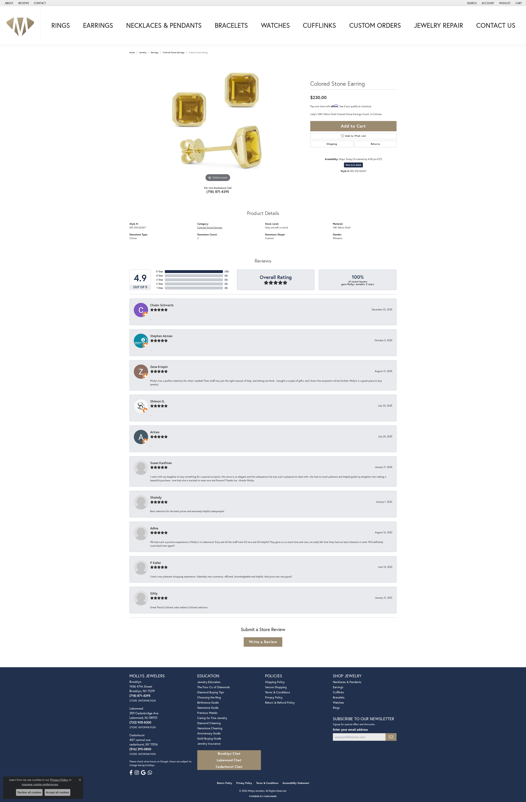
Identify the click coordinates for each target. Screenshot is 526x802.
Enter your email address (350, 729)
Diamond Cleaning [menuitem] (209, 723)
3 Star (159, 279)
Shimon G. (157, 401)
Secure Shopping (276, 687)
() (227, 271)
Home (132, 52)
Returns (375, 143)
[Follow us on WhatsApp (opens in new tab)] (150, 772)
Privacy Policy (274, 697)
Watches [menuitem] (338, 702)
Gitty (153, 593)
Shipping (331, 143)
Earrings (98, 25)
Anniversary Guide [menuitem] (208, 733)
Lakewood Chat (229, 760)
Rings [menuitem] (336, 708)
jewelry (142, 52)
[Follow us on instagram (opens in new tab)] (137, 772)
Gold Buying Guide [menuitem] (209, 738)
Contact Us (495, 25)
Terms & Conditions (277, 692)
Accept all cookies (57, 792)
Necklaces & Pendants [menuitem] (347, 682)
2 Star (159, 283)
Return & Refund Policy (280, 702)
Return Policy (224, 783)
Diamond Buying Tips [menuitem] (210, 692)
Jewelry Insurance (208, 744)
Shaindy (155, 497)
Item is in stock (353, 165)
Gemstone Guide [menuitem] (207, 708)
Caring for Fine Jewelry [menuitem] (212, 718)
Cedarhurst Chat (229, 766)
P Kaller (155, 563)
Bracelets (231, 25)
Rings (60, 25)
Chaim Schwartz (162, 305)
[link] (8, 3)
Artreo (154, 432)
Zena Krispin (159, 367)
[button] (471, 3)
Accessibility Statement (296, 783)
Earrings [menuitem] (338, 687)
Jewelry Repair (438, 25)
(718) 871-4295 (217, 191)
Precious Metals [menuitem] (207, 713)
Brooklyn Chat (229, 753)
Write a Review (263, 641)
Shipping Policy (275, 682)
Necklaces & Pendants (164, 25)
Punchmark (270, 796)
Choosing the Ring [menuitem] (209, 697)
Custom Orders (375, 25)
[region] (217, 121)
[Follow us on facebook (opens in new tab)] (131, 772)
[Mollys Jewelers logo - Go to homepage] (21, 25)
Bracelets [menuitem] (339, 697)
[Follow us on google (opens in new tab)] (143, 772)
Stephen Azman (161, 336)
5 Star (159, 271)
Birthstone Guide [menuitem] (208, 702)
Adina (154, 528)
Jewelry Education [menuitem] (209, 682)
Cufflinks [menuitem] (338, 692)
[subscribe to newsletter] (391, 737)
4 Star (159, 275)
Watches (275, 25)
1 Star (160, 287)
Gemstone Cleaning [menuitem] (209, 728)
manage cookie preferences (40, 784)
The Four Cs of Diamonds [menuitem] (213, 687)
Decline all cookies (29, 792)
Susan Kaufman (161, 463)
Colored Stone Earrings (174, 52)
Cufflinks (319, 25)
